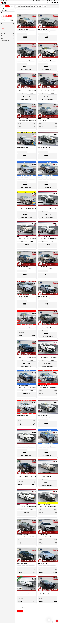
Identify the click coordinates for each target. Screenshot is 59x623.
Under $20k (18, 6)
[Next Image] (35, 21)
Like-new (44, 6)
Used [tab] (12, 6)
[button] (18, 21)
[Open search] (47, 3)
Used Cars (23, 6)
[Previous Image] (18, 21)
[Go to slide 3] (26, 27)
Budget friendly (39, 6)
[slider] (2, 16)
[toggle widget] (57, 621)
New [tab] (3, 6)
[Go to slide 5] (29, 27)
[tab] (21, 34)
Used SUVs (28, 6)
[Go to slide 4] (28, 27)
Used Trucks (33, 6)
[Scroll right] (35, 31)
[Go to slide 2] (25, 27)
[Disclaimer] (39, 126)
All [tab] (7, 6)
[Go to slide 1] (23, 27)
